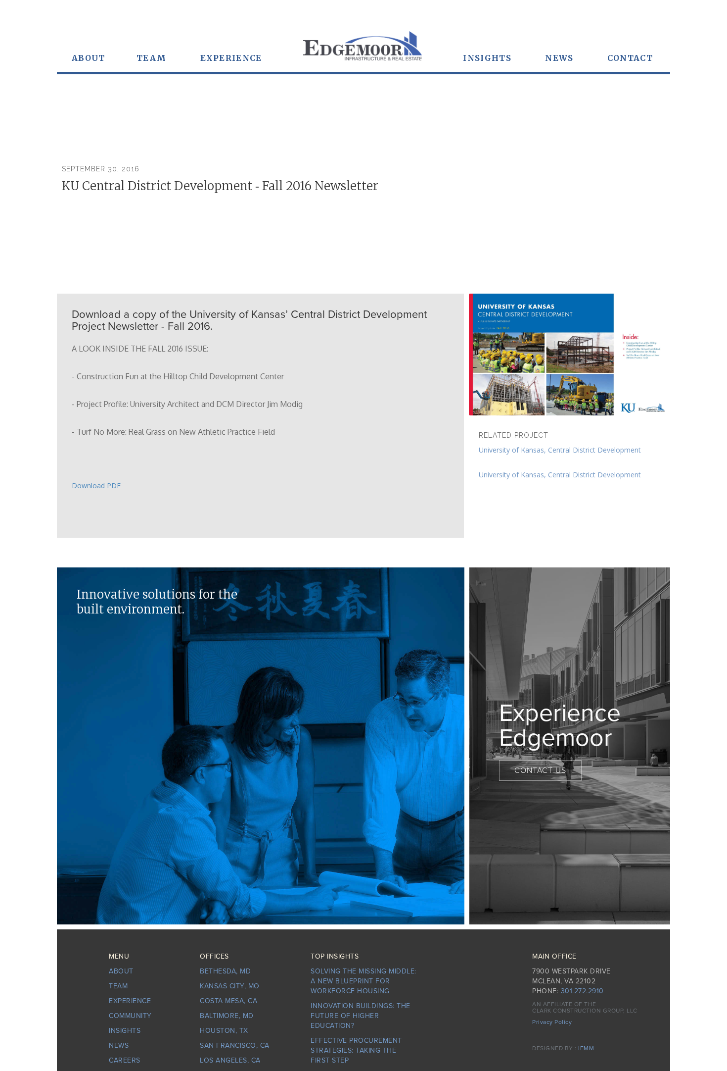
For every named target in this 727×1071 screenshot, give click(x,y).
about (121, 971)
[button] (88, 58)
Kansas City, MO (230, 986)
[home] (362, 50)
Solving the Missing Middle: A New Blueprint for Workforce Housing (363, 981)
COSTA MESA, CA (228, 1001)
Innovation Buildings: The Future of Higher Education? (360, 1016)
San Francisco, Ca (235, 1045)
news (559, 58)
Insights (487, 58)
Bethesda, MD (225, 971)
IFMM (586, 1048)
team (151, 58)
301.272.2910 (582, 991)
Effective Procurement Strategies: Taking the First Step (356, 1050)
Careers (124, 1060)
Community (130, 1016)
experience (231, 58)
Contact (630, 58)
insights (124, 1030)
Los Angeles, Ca (230, 1060)
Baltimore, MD (227, 1016)
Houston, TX (224, 1030)
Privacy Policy (552, 1022)
